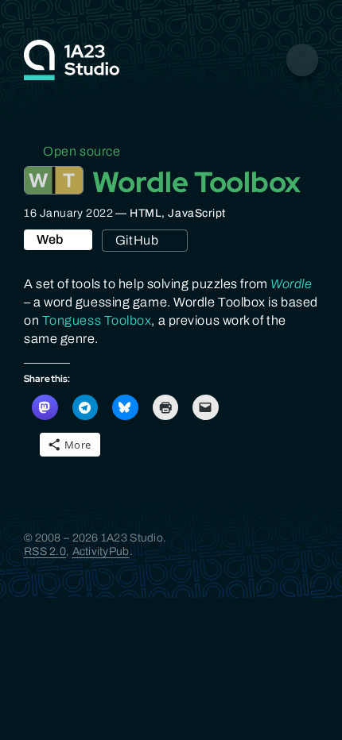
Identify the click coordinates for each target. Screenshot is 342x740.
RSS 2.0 (45, 551)
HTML (145, 213)
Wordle (291, 284)
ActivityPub (101, 551)
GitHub (136, 240)
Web (50, 239)
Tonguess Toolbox (97, 320)
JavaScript (197, 213)
